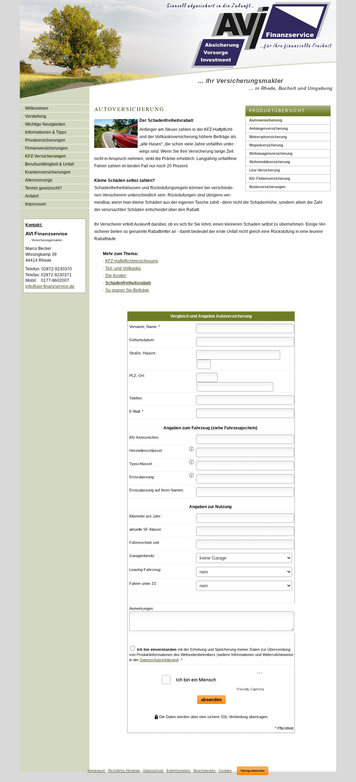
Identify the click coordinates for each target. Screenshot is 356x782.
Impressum (96, 771)
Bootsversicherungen (267, 187)
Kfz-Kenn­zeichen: (144, 437)
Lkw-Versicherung (264, 170)
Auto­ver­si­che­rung (265, 120)
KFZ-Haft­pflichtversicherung (131, 261)
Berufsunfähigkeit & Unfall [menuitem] (49, 164)
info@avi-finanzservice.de (49, 286)
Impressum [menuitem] (35, 204)
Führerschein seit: (144, 542)
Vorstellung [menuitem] (35, 116)
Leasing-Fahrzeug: (145, 569)
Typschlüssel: (141, 464)
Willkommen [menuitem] (36, 108)
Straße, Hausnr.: (143, 353)
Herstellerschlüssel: (146, 450)
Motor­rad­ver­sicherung (268, 137)
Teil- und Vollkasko (123, 268)
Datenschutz (153, 771)
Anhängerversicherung (268, 128)
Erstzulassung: (142, 477)
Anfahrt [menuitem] (32, 196)
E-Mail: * (136, 411)
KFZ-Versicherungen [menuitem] (45, 156)
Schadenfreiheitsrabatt (128, 282)
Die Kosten (115, 275)
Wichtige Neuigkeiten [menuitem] (45, 124)
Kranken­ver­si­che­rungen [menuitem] (48, 172)
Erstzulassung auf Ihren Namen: (156, 490)
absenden (211, 699)
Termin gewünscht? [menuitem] (43, 188)
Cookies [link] (225, 771)
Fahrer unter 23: (143, 583)
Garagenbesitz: (142, 556)
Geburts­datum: (142, 340)
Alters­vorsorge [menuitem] (38, 180)
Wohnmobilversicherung (269, 162)
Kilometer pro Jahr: (145, 516)
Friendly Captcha (250, 689)
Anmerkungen (141, 608)
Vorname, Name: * (144, 327)
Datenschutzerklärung (158, 660)
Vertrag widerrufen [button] (253, 770)
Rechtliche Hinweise (124, 771)
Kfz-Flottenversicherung (269, 178)
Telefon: (136, 398)
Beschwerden (205, 771)
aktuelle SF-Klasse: (145, 529)
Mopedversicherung (266, 145)
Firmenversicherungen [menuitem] (46, 148)
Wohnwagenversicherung (270, 153)
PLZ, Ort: (137, 375)
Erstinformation (179, 771)
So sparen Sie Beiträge (127, 290)
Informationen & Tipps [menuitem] (45, 132)
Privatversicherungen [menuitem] (45, 140)
